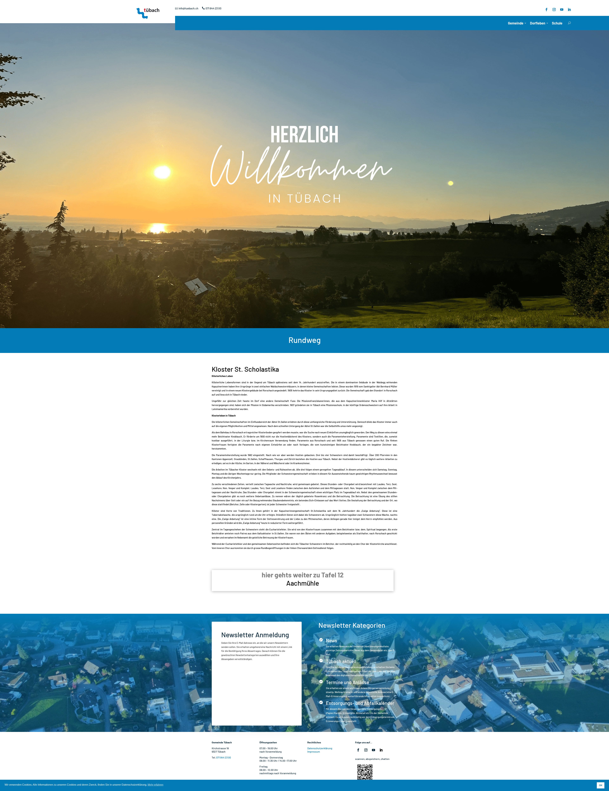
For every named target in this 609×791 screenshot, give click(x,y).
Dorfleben (537, 23)
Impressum (313, 751)
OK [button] (600, 785)
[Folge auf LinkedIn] (569, 9)
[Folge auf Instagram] (554, 9)
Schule (557, 23)
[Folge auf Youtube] (562, 9)
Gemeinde (515, 23)
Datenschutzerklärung (319, 748)
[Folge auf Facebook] (546, 9)
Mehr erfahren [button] (155, 784)
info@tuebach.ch (188, 8)
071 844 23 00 (213, 8)
